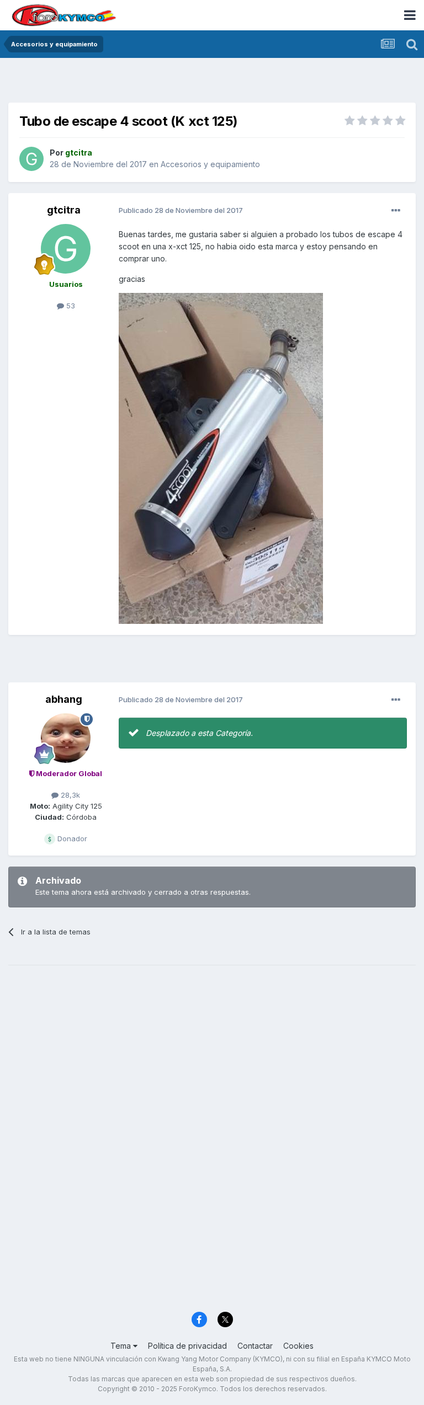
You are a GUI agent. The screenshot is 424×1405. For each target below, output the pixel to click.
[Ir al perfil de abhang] (66, 738)
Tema (121, 1345)
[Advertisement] (212, 82)
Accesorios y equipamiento (210, 164)
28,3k (69, 794)
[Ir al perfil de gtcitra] (31, 159)
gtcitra (64, 210)
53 (69, 305)
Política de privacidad (187, 1345)
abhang (63, 699)
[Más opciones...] (396, 210)
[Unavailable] (221, 457)
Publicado (181, 210)
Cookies (298, 1345)
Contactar (255, 1345)
